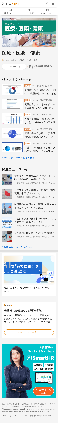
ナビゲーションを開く (53, 3)
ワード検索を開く (47, 3)
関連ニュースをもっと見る (17, 247)
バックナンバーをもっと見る (19, 157)
